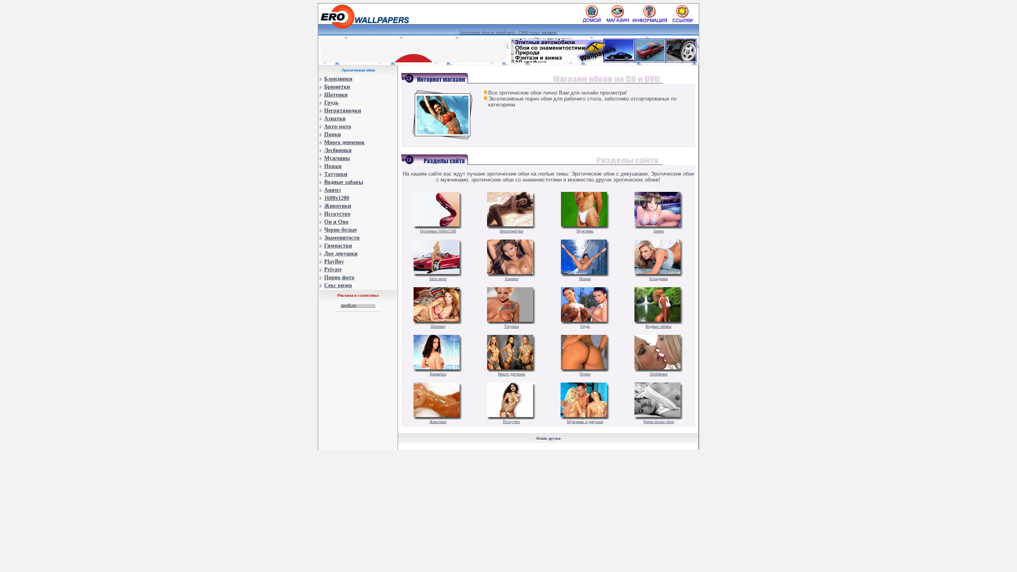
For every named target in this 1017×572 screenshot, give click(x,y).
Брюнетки (337, 87)
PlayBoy (334, 262)
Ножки (333, 166)
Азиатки (335, 119)
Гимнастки (338, 246)
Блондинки (338, 79)
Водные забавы (343, 182)
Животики (337, 206)
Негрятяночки (342, 111)
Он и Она (336, 222)
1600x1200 (336, 198)
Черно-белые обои (658, 421)
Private (333, 269)
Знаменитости (342, 238)
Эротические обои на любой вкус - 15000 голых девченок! (508, 32)
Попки (332, 134)
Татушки (335, 174)
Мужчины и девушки (585, 421)
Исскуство (337, 214)
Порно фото (339, 277)
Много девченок (344, 142)
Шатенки (336, 95)
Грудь (331, 103)
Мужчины (337, 158)
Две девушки (341, 254)
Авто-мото (337, 126)
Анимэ (332, 190)
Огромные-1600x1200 (438, 231)
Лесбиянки (338, 150)
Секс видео (338, 285)
